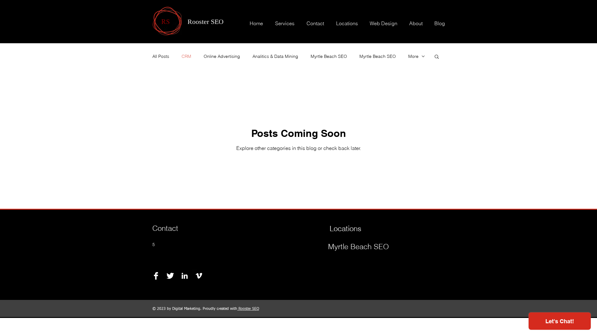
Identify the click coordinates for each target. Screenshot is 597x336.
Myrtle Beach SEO (329, 56)
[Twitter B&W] (170, 276)
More (413, 56)
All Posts (160, 56)
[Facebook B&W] (156, 276)
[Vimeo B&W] (199, 276)
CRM (186, 56)
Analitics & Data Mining (275, 56)
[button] (437, 57)
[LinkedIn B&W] (185, 276)
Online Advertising (222, 56)
